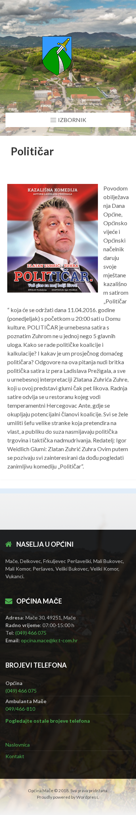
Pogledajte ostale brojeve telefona (47, 721)
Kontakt (14, 756)
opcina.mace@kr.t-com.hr (49, 640)
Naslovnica (17, 745)
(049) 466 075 (30, 633)
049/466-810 (20, 709)
